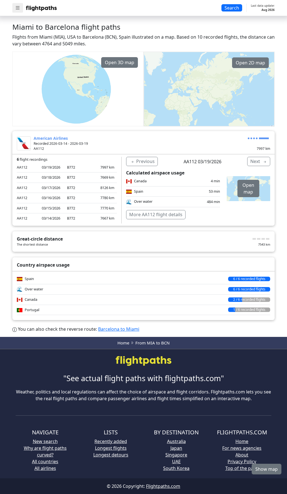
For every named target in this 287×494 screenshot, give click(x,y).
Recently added (110, 441)
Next (255, 161)
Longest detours (110, 455)
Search (231, 8)
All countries (45, 461)
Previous (145, 161)
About (241, 455)
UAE (176, 461)
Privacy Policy (242, 461)
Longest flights (111, 448)
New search (45, 441)
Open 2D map (250, 63)
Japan (176, 448)
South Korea (176, 468)
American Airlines (51, 138)
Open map (248, 188)
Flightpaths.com (163, 486)
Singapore (176, 455)
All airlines (45, 468)
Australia (176, 441)
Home (123, 343)
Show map (266, 469)
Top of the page (242, 468)
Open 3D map (119, 62)
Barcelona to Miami (118, 329)
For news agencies (241, 448)
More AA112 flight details (155, 214)
